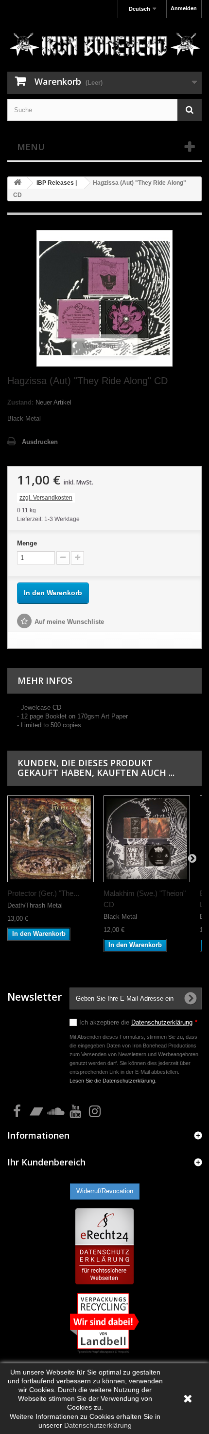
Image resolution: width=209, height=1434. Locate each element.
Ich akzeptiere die (138, 1022)
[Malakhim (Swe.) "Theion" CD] (147, 838)
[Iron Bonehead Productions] (104, 46)
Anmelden (184, 8)
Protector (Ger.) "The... (43, 893)
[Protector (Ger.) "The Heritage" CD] (50, 838)
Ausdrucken (40, 442)
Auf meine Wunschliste (69, 621)
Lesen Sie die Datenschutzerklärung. (113, 1081)
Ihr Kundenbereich (46, 1162)
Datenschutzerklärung (161, 1022)
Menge (27, 543)
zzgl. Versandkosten (45, 497)
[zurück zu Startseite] (17, 183)
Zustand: (20, 402)
